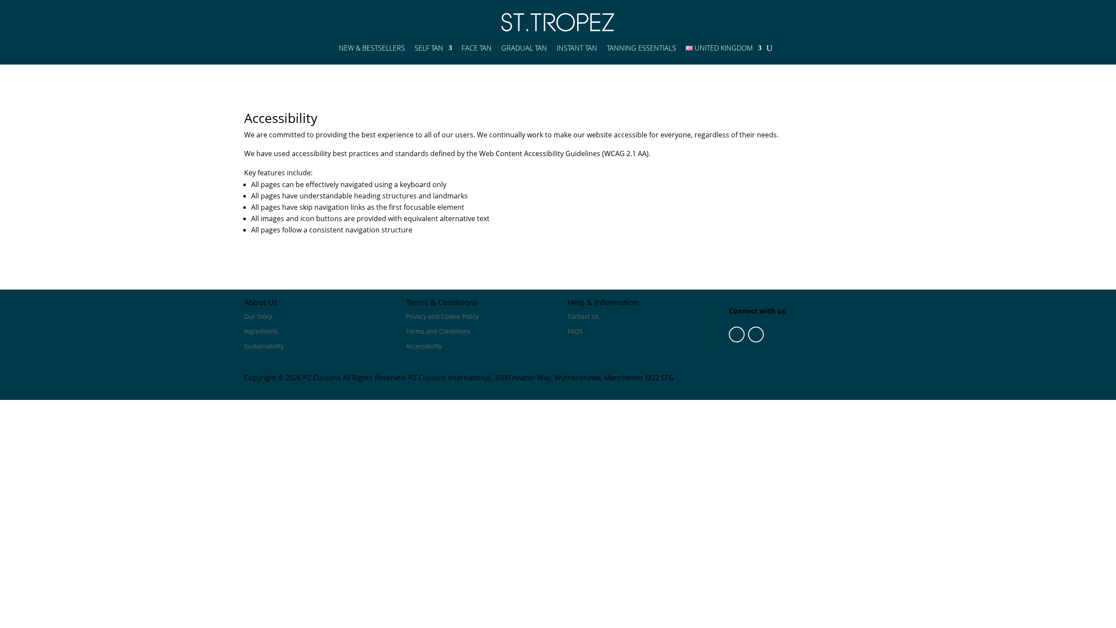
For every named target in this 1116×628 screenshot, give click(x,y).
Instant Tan (577, 48)
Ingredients (261, 331)
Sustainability (264, 346)
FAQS (575, 331)
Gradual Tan (524, 48)
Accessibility (424, 346)
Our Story (258, 316)
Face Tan (477, 48)
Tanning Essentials (641, 48)
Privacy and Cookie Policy (442, 316)
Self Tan (429, 48)
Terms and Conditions (438, 331)
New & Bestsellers (372, 48)
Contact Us (583, 316)
